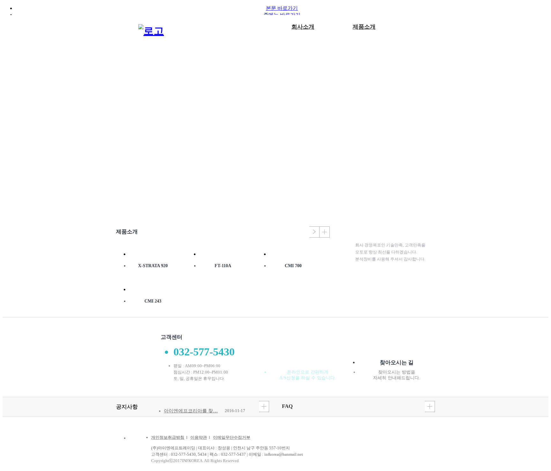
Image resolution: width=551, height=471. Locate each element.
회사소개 (302, 27)
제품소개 (364, 27)
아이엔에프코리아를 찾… (191, 410)
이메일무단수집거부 (231, 437)
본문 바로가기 (282, 8)
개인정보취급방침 (167, 437)
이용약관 (198, 437)
